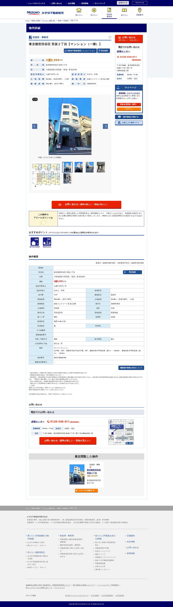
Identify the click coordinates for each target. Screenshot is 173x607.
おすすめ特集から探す (36, 542)
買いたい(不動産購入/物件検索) (38, 537)
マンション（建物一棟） (49, 20)
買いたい (78, 15)
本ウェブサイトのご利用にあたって (39, 588)
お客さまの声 (100, 566)
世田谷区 (65, 20)
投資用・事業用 (109, 15)
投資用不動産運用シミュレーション (81, 51)
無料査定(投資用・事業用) (70, 545)
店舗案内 (139, 15)
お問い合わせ (57, 3)
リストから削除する (86, 490)
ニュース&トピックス (36, 3)
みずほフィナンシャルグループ (77, 595)
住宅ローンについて (103, 551)
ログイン (129, 109)
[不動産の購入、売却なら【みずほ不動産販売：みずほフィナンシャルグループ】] (48, 12)
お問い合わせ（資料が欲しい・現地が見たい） (67, 440)
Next (105, 126)
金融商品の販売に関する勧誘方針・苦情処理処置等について (48, 585)
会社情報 (71, 3)
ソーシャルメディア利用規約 (108, 585)
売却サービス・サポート (36, 567)
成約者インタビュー (103, 569)
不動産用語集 (100, 563)
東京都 (59, 20)
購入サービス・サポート (36, 545)
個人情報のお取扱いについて (84, 585)
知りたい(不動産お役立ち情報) (105, 537)
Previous (34, 126)
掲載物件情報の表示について (131, 368)
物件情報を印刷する (131, 117)
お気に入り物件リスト (131, 123)
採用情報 (84, 3)
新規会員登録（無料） (129, 104)
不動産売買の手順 (102, 548)
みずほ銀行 (95, 595)
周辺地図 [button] (104, 51)
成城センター (123, 51)
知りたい (124, 15)
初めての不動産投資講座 (104, 560)
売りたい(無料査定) (36, 552)
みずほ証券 (120, 595)
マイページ (139, 3)
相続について (100, 554)
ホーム (27, 20)
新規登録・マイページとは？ (129, 93)
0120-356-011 (128, 57)
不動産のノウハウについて (105, 557)
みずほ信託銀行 (107, 595)
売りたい (94, 15)
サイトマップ (100, 3)
